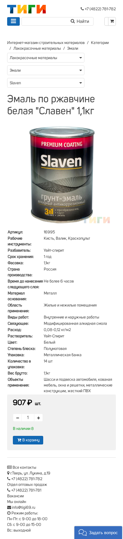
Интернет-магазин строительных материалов (46, 43)
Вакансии (15, 496)
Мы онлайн (16, 502)
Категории (100, 43)
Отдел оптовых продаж (27, 485)
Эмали (72, 49)
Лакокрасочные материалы (37, 49)
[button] (98, 532)
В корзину (30, 440)
